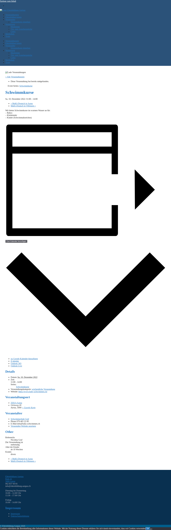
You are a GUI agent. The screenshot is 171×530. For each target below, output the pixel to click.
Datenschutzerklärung (20, 516)
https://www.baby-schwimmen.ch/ (32, 391)
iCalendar (15, 361)
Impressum (15, 514)
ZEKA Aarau (16, 403)
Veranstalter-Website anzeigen (23, 426)
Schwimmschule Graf (20, 419)
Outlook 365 (16, 363)
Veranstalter (10, 19)
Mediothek (9, 34)
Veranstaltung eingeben (20, 22)
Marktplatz (15, 27)
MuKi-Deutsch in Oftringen (23, 106)
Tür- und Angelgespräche (21, 29)
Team (7, 36)
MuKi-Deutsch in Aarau (22, 103)
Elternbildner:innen (13, 17)
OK (148, 529)
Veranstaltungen (12, 15)
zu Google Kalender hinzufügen (24, 359)
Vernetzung (10, 24)
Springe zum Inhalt (8, 1)
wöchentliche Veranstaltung (43, 389)
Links (13, 31)
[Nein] (151, 529)
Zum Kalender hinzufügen (16, 241)
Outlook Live (16, 366)
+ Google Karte (29, 407)
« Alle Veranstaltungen (14, 77)
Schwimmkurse (22, 387)
